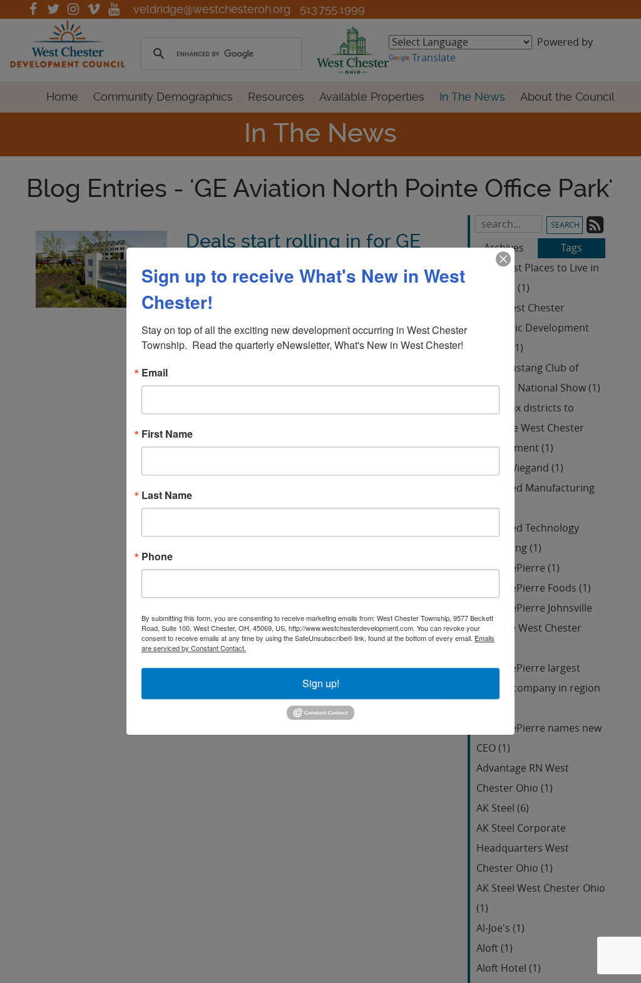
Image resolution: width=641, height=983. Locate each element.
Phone (157, 557)
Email (154, 373)
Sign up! (320, 683)
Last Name (166, 495)
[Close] (503, 258)
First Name (167, 434)
